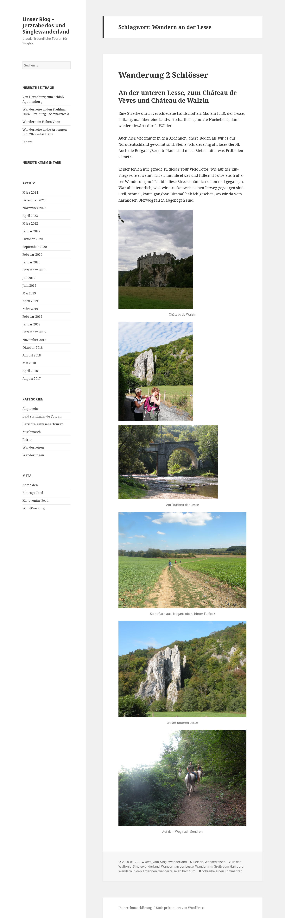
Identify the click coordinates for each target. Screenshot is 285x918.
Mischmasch (31, 432)
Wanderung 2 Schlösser (163, 75)
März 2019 (30, 309)
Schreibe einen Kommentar (222, 871)
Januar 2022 (31, 231)
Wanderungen (33, 455)
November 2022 (34, 208)
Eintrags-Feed (32, 493)
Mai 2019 (29, 293)
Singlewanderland (146, 866)
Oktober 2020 (32, 239)
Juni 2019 (29, 285)
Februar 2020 (32, 254)
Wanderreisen (33, 447)
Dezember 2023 (34, 200)
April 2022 (30, 216)
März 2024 (30, 192)
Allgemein (30, 408)
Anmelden (30, 485)
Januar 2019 (31, 324)
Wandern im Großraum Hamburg (219, 866)
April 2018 (30, 371)
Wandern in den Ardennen (137, 871)
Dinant (27, 142)
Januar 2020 (31, 262)
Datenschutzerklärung (135, 908)
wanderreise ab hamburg (176, 871)
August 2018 (31, 355)
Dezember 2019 (34, 270)
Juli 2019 (28, 278)
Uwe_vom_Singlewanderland (166, 862)
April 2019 (30, 301)
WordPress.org (33, 508)
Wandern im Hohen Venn (41, 122)
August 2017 (31, 378)
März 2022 (30, 223)
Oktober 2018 (32, 347)
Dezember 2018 (34, 332)
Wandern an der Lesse (177, 866)
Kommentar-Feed (35, 500)
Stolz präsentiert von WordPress (180, 908)
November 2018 (34, 340)
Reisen (27, 439)
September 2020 (34, 247)
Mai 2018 (29, 363)
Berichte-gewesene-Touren (42, 424)
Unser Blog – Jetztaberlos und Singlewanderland (45, 25)
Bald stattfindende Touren (41, 416)
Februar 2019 (32, 316)
